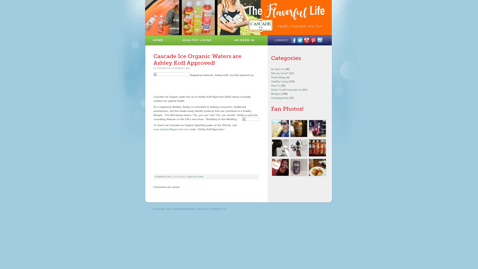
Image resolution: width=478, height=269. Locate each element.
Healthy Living (197, 40)
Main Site (203, 209)
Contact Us (218, 209)
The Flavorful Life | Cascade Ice (238, 17)
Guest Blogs (278, 77)
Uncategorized (279, 97)
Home (158, 40)
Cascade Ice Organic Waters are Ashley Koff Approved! (197, 59)
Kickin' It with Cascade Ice (286, 89)
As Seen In (245, 40)
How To (275, 85)
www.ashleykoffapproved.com (171, 129)
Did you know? (279, 73)
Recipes (276, 93)
